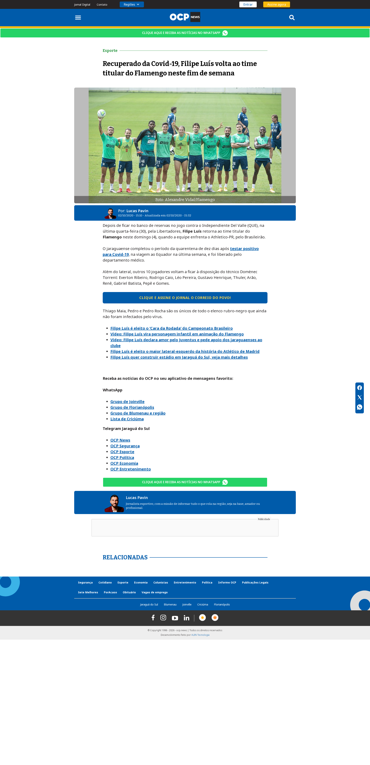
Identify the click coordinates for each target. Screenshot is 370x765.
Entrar (248, 4)
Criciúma (202, 604)
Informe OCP (227, 582)
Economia (141, 582)
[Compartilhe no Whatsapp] (359, 407)
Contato (102, 4)
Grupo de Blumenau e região (138, 413)
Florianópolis (222, 604)
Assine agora (276, 4)
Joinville (187, 604)
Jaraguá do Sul (149, 604)
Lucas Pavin (137, 210)
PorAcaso (110, 592)
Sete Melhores (88, 592)
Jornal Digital (82, 4)
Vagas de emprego (155, 592)
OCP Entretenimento (130, 469)
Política (207, 582)
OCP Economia (124, 463)
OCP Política (122, 457)
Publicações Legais (255, 582)
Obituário (129, 592)
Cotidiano (105, 582)
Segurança (85, 582)
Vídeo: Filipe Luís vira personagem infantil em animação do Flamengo (177, 334)
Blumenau (170, 604)
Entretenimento (185, 582)
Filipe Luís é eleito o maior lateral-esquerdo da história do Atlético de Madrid (185, 351)
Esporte (123, 582)
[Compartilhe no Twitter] (359, 397)
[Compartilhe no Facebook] (359, 388)
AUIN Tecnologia (200, 635)
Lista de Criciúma (127, 418)
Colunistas (160, 582)
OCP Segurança (125, 445)
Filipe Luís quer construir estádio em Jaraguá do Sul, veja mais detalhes (179, 357)
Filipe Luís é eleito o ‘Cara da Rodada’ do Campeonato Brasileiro (171, 328)
